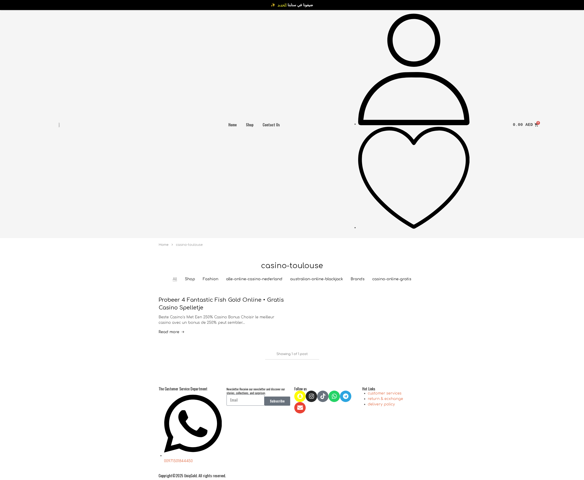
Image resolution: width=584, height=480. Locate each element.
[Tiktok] (322, 396)
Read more (169, 332)
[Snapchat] (300, 396)
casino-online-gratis (391, 279)
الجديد (282, 5)
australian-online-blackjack (316, 279)
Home (232, 124)
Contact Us (271, 124)
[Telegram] (345, 396)
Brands (358, 279)
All (175, 279)
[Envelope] (300, 407)
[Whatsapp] (334, 396)
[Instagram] (311, 396)
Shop (249, 124)
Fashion (210, 279)
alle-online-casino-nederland (254, 279)
